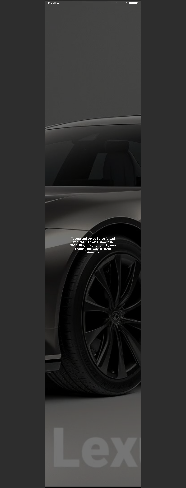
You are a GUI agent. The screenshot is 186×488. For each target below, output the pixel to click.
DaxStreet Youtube (133, 2)
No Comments (100, 255)
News (114, 2)
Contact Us (122, 2)
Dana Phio (92, 255)
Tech (117, 2)
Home (106, 2)
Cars (110, 2)
